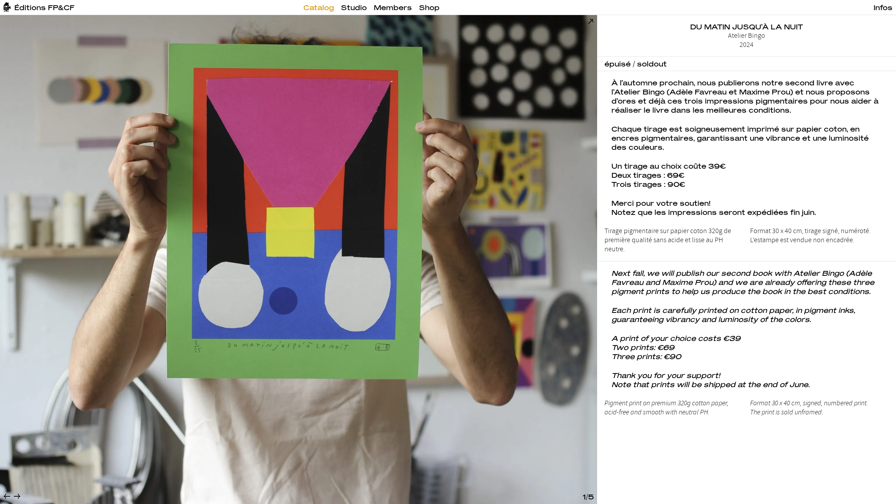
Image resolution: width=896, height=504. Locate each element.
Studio (354, 7)
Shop (429, 7)
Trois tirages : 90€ (648, 184)
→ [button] (17, 496)
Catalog (318, 7)
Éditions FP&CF (44, 7)
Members (393, 7)
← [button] (7, 496)
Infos (883, 7)
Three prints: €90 (646, 356)
